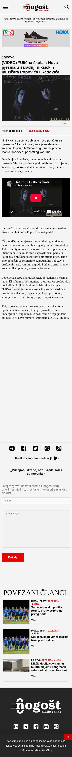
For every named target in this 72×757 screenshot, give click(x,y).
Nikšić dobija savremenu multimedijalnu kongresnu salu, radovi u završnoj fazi (49, 667)
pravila (44, 489)
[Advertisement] (36, 361)
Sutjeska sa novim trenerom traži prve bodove (49, 638)
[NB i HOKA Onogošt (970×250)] (36, 38)
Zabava (7, 57)
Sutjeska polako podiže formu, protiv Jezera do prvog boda (46, 611)
